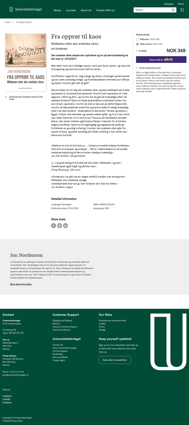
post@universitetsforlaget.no (16, 375)
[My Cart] (182, 10)
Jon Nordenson (59, 48)
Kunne (102, 326)
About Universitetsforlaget (64, 348)
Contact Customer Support (65, 326)
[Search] (173, 9)
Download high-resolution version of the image (26, 98)
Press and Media (60, 357)
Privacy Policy (16, 421)
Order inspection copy (150, 67)
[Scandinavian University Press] (26, 9)
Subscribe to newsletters (115, 359)
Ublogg (102, 330)
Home (7, 22)
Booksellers (58, 354)
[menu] (84, 10)
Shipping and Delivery (62, 320)
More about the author (21, 284)
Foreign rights (59, 360)
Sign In (181, 4)
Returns (56, 323)
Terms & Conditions (61, 330)
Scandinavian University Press (112, 320)
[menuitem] (57, 10)
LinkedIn (65, 225)
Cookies (6, 421)
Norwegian (168, 4)
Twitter (59, 225)
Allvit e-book (151, 44)
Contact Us (58, 345)
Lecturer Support (60, 351)
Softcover (149, 39)
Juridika (102, 323)
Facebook (53, 225)
